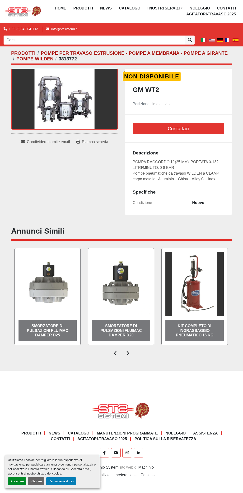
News (106, 8)
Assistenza (205, 433)
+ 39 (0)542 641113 (23, 29)
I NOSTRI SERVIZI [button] (163, 8)
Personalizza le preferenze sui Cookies (121, 475)
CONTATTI (226, 8)
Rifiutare (36, 481)
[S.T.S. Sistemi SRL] (122, 410)
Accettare (17, 481)
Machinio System (103, 467)
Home (60, 8)
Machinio (146, 467)
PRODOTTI (83, 8)
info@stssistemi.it (64, 29)
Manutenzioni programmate (127, 433)
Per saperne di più (61, 481)
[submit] (190, 40)
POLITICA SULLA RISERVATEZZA (165, 439)
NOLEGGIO (200, 8)
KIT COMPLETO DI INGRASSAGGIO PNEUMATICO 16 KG (194, 330)
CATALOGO (129, 8)
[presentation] (115, 352)
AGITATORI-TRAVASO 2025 (211, 14)
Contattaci (178, 128)
